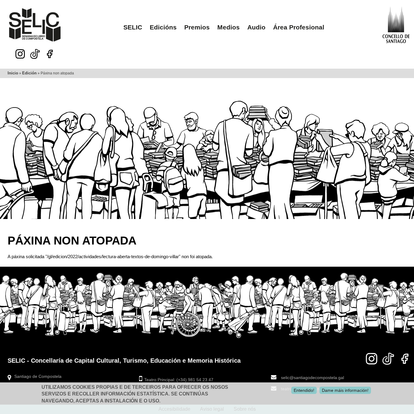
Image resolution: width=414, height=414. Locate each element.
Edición (29, 73)
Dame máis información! (345, 390)
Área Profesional (298, 27)
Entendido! (304, 390)
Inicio (13, 73)
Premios (197, 27)
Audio (256, 27)
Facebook (50, 54)
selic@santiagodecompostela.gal (312, 377)
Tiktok (35, 52)
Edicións (163, 27)
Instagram (20, 54)
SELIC (132, 27)
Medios (228, 27)
